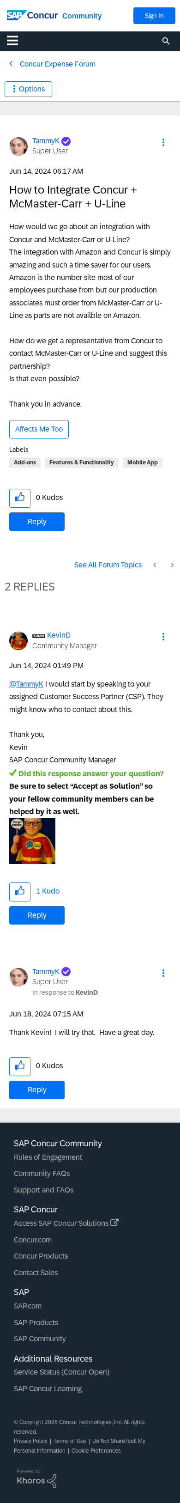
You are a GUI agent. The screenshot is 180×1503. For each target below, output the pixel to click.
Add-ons (25, 462)
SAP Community (40, 1339)
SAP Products (36, 1323)
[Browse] (17, 40)
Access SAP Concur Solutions (62, 1223)
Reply (37, 521)
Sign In (154, 15)
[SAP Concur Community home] (32, 14)
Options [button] (32, 89)
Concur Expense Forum (58, 64)
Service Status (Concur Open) (61, 1372)
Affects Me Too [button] (39, 429)
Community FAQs (42, 1173)
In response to (65, 992)
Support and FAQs (43, 1190)
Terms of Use (70, 1441)
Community (82, 16)
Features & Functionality (81, 462)
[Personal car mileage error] (171, 564)
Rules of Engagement (48, 1157)
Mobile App (142, 462)
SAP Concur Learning (48, 1389)
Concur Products (41, 1256)
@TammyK (26, 684)
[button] (163, 142)
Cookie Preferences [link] (96, 1451)
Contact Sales (36, 1273)
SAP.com (28, 1306)
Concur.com (33, 1240)
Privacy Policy (31, 1441)
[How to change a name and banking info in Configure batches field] (155, 564)
